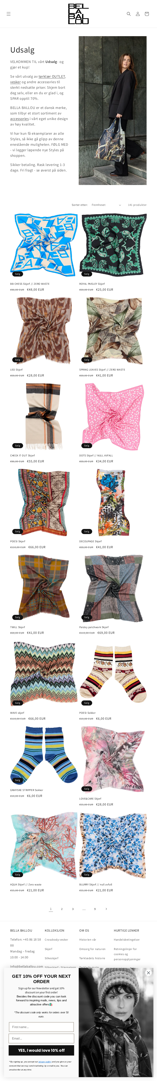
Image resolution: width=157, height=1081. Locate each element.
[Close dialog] (148, 972)
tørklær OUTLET (52, 76)
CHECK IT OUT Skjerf (22, 455)
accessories (19, 118)
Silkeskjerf (51, 958)
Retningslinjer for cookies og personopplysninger (127, 954)
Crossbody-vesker (56, 939)
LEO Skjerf (16, 369)
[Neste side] (106, 908)
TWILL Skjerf (17, 627)
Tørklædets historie (92, 958)
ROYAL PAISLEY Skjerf (92, 284)
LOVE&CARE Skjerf (90, 798)
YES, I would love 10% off (41, 1050)
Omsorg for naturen (92, 949)
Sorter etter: (79, 205)
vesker (15, 82)
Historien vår (87, 939)
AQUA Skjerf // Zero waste (25, 884)
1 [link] (51, 909)
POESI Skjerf (17, 541)
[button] (8, 13)
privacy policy (44, 1062)
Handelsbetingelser (127, 939)
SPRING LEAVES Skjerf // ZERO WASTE (102, 369)
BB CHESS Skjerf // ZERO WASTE (29, 284)
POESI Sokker (87, 713)
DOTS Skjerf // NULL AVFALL (96, 455)
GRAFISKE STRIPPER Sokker (26, 790)
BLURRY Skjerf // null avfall (95, 884)
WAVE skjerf (17, 713)
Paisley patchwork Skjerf (94, 627)
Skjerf (48, 949)
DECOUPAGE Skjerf (90, 541)
